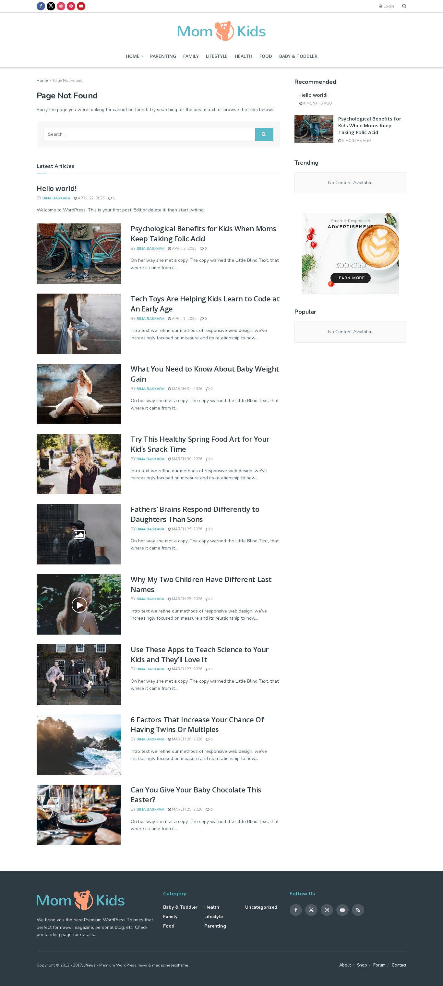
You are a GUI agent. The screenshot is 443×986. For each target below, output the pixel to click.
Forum (379, 965)
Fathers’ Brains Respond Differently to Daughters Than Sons (195, 514)
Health (243, 56)
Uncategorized (261, 907)
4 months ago (317, 103)
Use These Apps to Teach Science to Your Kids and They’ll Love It (200, 654)
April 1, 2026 (184, 318)
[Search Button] (264, 134)
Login (388, 6)
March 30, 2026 (186, 459)
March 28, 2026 (186, 599)
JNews (90, 965)
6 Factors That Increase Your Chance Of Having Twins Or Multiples (197, 724)
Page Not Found (68, 80)
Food (265, 56)
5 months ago (356, 140)
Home (132, 56)
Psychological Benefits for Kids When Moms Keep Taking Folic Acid (203, 233)
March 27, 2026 (186, 669)
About (345, 965)
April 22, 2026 (91, 198)
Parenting (163, 56)
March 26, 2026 (186, 739)
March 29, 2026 (186, 529)
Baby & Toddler (298, 56)
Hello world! (56, 188)
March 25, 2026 (186, 809)
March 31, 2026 (186, 388)
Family (191, 56)
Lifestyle (217, 56)
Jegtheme (179, 965)
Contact (399, 965)
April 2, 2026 (184, 248)
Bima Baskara (56, 198)
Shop (362, 965)
